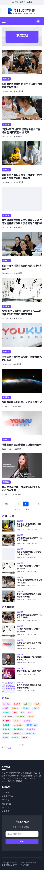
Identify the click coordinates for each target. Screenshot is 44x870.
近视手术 (27, 704)
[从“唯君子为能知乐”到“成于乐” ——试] (9, 568)
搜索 (22, 841)
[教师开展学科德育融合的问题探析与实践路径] (22, 244)
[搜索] (38, 21)
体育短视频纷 (18, 729)
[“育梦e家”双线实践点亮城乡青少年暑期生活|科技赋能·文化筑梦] (22, 108)
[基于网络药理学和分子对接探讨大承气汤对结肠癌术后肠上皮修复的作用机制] (22, 199)
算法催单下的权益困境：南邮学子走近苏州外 (29, 525)
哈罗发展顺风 (7, 716)
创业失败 (17, 704)
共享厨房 (6, 733)
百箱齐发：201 (32, 725)
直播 (15, 712)
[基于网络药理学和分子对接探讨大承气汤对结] (9, 554)
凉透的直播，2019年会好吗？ (29, 671)
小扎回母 (27, 721)
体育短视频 (31, 729)
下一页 (17, 509)
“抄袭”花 (36, 708)
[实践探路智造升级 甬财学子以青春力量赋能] (9, 540)
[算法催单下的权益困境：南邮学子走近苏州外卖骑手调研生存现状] (22, 153)
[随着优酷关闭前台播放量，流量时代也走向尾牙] (22, 335)
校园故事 (5, 800)
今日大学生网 (24, 865)
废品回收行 (17, 733)
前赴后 (5, 738)
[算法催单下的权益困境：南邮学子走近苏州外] (9, 526)
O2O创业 (6, 704)
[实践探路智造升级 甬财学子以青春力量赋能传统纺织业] (22, 62)
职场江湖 (6, 79)
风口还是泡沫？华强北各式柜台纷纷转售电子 (29, 686)
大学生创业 (6, 804)
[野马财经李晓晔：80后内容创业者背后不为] (9, 659)
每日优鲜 (6, 721)
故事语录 (5, 811)
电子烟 (31, 716)
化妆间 (25, 738)
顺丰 (22, 712)
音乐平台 (15, 738)
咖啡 (29, 712)
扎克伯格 (6, 725)
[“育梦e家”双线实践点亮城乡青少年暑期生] (9, 582)
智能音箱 (6, 729)
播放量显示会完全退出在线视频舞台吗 (22, 444)
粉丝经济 (17, 721)
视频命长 (15, 708)
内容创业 (6, 712)
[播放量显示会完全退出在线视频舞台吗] (22, 423)
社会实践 (5, 792)
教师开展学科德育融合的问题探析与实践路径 (29, 595)
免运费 (37, 704)
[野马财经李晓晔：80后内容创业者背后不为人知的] (22, 465)
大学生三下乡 (7, 796)
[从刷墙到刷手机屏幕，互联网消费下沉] (22, 381)
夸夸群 (5, 708)
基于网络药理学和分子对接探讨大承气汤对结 (29, 553)
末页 (27, 509)
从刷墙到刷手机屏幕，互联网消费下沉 (22, 402)
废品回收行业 (30, 733)
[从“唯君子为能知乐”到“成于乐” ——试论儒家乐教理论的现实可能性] (22, 290)
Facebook (18, 725)
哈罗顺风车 (20, 716)
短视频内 (26, 708)
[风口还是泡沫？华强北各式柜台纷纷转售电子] (9, 687)
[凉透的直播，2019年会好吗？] (9, 673)
